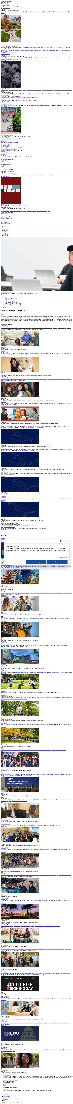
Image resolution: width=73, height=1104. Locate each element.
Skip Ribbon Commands (6, 1)
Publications (6, 230)
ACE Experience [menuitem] (4, 213)
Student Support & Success (7, 92)
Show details (61, 557)
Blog (4, 233)
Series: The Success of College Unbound (10, 523)
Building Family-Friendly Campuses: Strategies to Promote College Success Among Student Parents (23, 528)
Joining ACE (3, 204)
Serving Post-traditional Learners (8, 527)
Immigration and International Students (9, 142)
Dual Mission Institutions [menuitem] (37, 47)
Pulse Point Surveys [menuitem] (5, 100)
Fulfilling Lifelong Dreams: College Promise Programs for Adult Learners (17, 525)
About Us (5, 235)
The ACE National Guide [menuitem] (52, 50)
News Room (6, 229)
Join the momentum (5, 176)
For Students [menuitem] (33, 50)
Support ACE (4, 209)
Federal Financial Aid (5, 140)
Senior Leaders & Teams (6, 99)
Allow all (57, 562)
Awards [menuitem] (2, 52)
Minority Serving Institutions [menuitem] (25, 90)
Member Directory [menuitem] (21, 208)
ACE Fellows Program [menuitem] (6, 47)
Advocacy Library (5, 169)
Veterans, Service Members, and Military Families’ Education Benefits (16, 156)
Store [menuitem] (49, 211)
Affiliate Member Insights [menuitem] (32, 211)
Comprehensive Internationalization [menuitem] (9, 97)
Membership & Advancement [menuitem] (7, 171)
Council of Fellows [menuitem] (15, 47)
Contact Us (5, 1094)
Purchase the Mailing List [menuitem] (6, 208)
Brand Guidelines (7, 1097)
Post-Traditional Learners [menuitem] (51, 93)
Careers (5, 1100)
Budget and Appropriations (7, 135)
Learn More (3, 60)
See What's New (4, 106)
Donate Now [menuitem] (13, 211)
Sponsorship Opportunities (7, 212)
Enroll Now (3, 14)
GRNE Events (12, 169)
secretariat (5, 1089)
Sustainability (4, 154)
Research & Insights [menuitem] (5, 54)
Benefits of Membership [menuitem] (13, 205)
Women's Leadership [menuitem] (36, 90)
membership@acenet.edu (6, 218)
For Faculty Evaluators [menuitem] (41, 50)
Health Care (3, 141)
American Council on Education (8, 293)
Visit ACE (5, 1099)
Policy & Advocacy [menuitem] (5, 101)
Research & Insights (21, 293)
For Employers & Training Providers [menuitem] (9, 50)
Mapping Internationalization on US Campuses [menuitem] (27, 97)
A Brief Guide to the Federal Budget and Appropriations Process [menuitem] (15, 136)
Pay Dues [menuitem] (14, 208)
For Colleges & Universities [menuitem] (23, 50)
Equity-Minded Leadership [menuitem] (48, 90)
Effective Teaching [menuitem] (5, 95)
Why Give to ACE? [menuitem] (5, 211)
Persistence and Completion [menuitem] (63, 93)
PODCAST (6, 234)
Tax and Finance (4, 155)
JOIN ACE (3, 226)
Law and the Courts (5, 145)
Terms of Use (6, 1095)
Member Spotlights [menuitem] (23, 205)
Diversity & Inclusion (5, 88)
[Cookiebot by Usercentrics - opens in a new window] (61, 541)
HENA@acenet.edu (5, 166)
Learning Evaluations (5, 48)
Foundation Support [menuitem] (42, 211)
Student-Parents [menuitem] (41, 93)
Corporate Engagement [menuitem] (21, 211)
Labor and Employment (6, 144)
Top (1, 294)
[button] (16, 6)
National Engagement (5, 146)
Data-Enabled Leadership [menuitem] (31, 100)
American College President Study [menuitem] (17, 100)
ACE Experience (4, 51)
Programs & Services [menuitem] (5, 8)
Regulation (3, 151)
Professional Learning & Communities (9, 46)
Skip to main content (5, 2)
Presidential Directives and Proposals (9, 149)
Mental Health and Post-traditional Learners (10, 524)
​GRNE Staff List (4, 161)
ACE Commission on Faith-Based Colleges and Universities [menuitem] (56, 47)
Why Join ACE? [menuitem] (4, 205)
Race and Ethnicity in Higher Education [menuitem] (10, 90)
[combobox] (7, 6)
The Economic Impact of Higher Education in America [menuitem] (13, 147)
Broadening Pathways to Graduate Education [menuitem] (28, 93)
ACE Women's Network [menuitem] (25, 47)
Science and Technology (6, 153)
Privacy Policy (6, 1096)
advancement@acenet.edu (6, 223)
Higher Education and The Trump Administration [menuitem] (12, 150)
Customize (35, 562)
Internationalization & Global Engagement (10, 96)
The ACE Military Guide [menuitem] (64, 50)
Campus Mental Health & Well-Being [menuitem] (9, 93)
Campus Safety (4, 137)
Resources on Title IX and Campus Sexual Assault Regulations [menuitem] (15, 138)
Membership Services (5, 207)
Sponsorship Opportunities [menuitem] (10, 52)
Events (4, 231)
